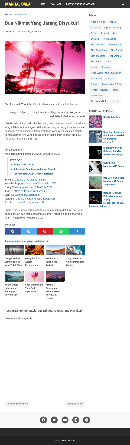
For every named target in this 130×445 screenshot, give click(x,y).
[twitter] (29, 231)
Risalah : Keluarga (100, 90)
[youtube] (65, 419)
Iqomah (106, 67)
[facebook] (13, 231)
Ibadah (94, 67)
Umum (116, 101)
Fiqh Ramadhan (99, 50)
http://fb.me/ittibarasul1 (30, 202)
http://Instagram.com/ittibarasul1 (36, 198)
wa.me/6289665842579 (38, 187)
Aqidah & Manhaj (112, 27)
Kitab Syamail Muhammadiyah (106, 73)
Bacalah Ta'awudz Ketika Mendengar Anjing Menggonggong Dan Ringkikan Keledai (106, 199)
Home (42, 4)
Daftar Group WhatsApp (80, 4)
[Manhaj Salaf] (19, 4)
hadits (109, 61)
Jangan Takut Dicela (23, 164)
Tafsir (115, 90)
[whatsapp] (61, 231)
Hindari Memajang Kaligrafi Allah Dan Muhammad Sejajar (113, 151)
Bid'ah (94, 33)
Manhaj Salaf (69, 440)
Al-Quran (95, 27)
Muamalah (96, 78)
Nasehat (110, 78)
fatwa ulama (110, 39)
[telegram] (77, 231)
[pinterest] (45, 231)
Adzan (113, 22)
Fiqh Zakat (96, 61)
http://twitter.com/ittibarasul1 (30, 191)
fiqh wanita (115, 56)
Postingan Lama (74, 403)
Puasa (94, 84)
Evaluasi (56, 4)
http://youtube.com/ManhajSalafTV (35, 183)
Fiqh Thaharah (98, 56)
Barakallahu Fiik (111, 117)
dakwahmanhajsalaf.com (25, 194)
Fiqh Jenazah (97, 44)
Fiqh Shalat (116, 50)
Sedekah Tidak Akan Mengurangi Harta (33, 173)
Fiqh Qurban (115, 44)
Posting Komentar (33, 31)
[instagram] (75, 419)
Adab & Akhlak (98, 22)
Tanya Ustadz (97, 95)
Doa (115, 33)
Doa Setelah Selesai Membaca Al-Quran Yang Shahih (113, 181)
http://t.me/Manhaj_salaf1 (31, 179)
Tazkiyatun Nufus (99, 101)
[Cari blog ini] (123, 4)
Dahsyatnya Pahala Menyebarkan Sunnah (34, 169)
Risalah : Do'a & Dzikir (112, 84)
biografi (105, 33)
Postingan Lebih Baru (17, 403)
